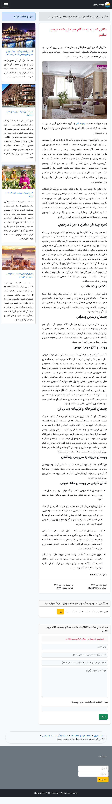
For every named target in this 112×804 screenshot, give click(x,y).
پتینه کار (80, 123)
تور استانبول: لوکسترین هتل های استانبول (20, 113)
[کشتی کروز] (101, 4)
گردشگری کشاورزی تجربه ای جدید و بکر (19, 194)
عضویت (103, 779)
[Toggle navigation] (6, 5)
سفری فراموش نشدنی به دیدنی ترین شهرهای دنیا (20, 275)
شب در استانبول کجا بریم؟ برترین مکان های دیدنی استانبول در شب (19, 53)
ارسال (103, 717)
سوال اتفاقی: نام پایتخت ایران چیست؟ (89, 702)
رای (60, 611)
